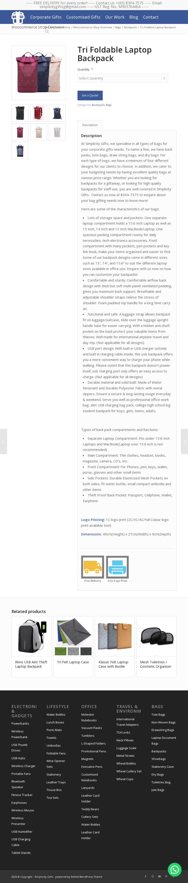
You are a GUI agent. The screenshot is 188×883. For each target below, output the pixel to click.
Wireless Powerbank (19, 734)
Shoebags (159, 759)
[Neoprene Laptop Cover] (184, 441)
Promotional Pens (93, 751)
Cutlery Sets (89, 817)
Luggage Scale (126, 748)
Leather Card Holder (90, 798)
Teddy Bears (90, 809)
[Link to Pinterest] (166, 876)
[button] (175, 870)
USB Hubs (18, 758)
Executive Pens (91, 767)
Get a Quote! (90, 95)
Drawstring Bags (163, 730)
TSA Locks (123, 732)
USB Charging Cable (20, 842)
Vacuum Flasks (91, 728)
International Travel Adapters (127, 722)
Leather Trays (56, 782)
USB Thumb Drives (19, 748)
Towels (51, 738)
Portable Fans (21, 774)
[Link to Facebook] (145, 876)
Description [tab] (90, 125)
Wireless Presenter (18, 821)
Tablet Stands (21, 853)
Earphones (19, 803)
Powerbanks (20, 723)
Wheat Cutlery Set (128, 771)
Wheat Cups (124, 779)
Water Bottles (56, 714)
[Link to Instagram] (152, 876)
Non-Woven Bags (164, 722)
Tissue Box (54, 790)
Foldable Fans (56, 753)
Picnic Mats (54, 730)
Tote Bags (158, 714)
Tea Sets (53, 798)
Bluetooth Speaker (18, 784)
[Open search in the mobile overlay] (47, 31)
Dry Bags (158, 774)
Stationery (54, 774)
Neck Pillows (125, 740)
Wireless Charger (23, 766)
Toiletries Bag (161, 782)
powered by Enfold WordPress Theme (78, 876)
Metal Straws (125, 756)
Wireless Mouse (22, 810)
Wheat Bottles (126, 763)
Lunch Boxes (55, 722)
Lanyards (87, 788)
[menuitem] (19, 17)
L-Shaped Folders (93, 743)
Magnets (87, 759)
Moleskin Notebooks (89, 717)
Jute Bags (158, 790)
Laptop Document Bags (164, 740)
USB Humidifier (21, 832)
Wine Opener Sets (56, 764)
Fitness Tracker (22, 795)
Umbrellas (54, 745)
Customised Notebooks (89, 777)
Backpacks (98, 105)
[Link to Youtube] (159, 876)
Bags (108, 105)
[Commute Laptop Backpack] (3, 441)
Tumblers (87, 736)
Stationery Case (163, 767)
